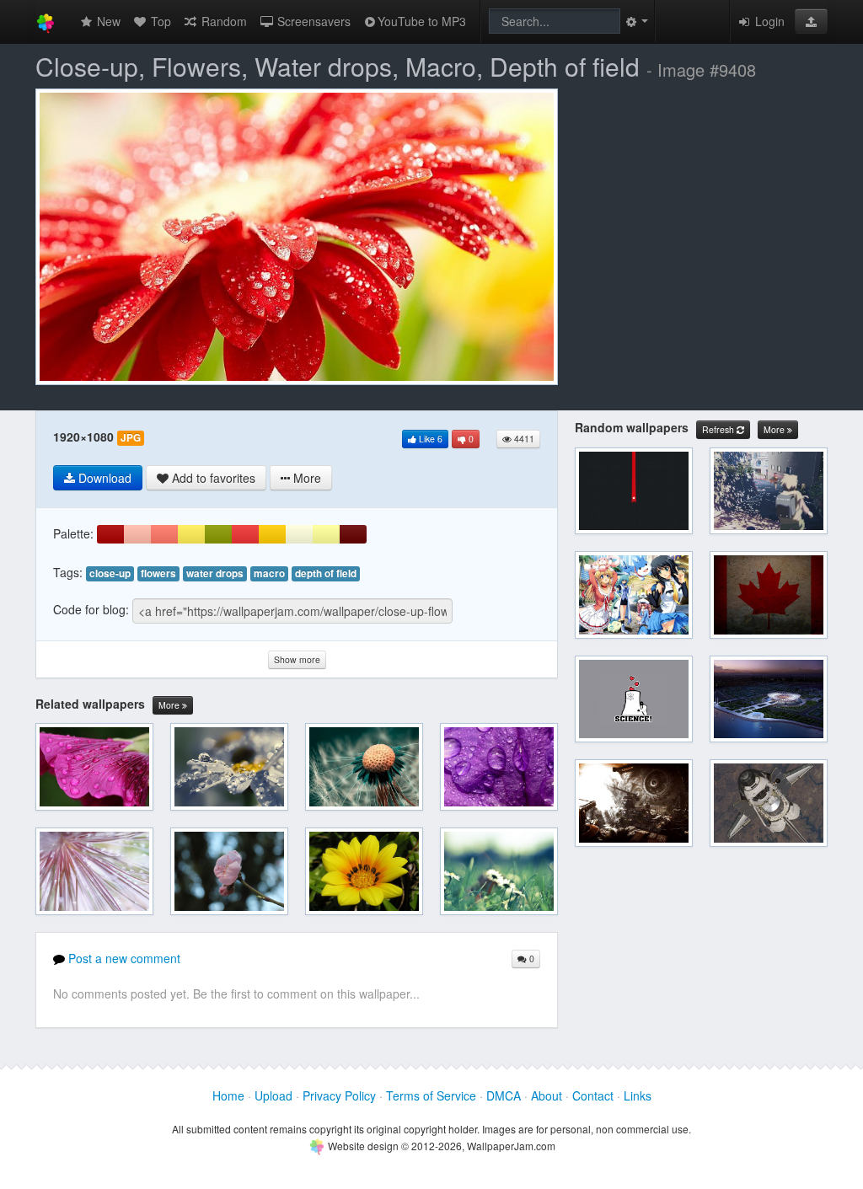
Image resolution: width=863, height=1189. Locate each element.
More (170, 705)
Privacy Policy (339, 1095)
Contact (593, 1095)
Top (159, 21)
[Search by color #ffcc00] (272, 534)
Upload (273, 1095)
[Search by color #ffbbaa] (137, 534)
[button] (811, 21)
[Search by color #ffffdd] (299, 534)
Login (768, 21)
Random (222, 21)
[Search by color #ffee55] (191, 534)
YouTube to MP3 (422, 21)
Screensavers (312, 21)
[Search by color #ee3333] (245, 534)
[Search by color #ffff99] (326, 534)
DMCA (503, 1095)
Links (637, 1095)
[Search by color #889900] (218, 534)
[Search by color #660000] (353, 534)
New (107, 21)
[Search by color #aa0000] (110, 534)
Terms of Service (431, 1095)
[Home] (45, 21)
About (546, 1095)
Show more (297, 659)
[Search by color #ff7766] (164, 534)
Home (228, 1095)
